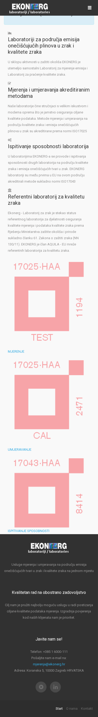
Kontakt (87, 708)
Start (59, 708)
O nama (72, 708)
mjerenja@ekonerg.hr (49, 664)
